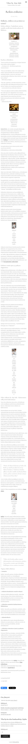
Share (4, 688)
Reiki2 (2, 516)
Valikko (26, 1)
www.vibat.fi (13, 700)
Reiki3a (6, 140)
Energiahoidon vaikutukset (11, 261)
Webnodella (16, 742)
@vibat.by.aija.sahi (6, 714)
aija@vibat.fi (11, 667)
